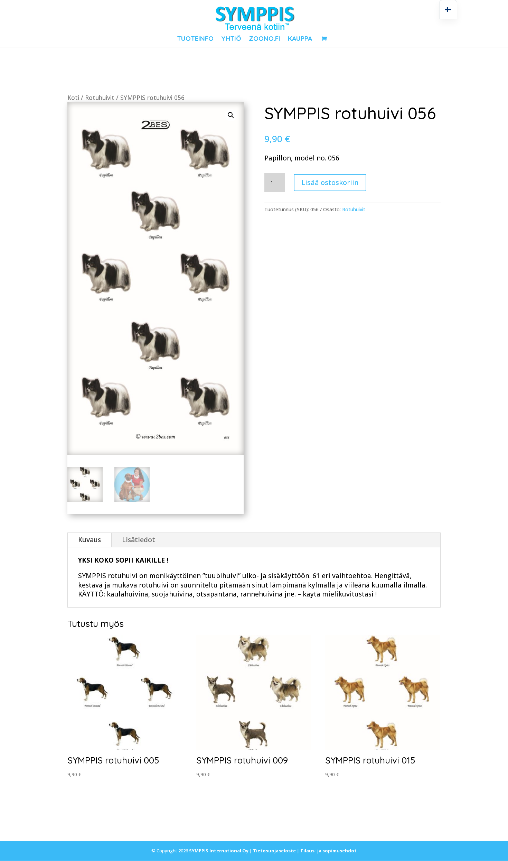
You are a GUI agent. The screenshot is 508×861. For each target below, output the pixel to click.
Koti (73, 97)
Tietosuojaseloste (274, 851)
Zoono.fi (264, 39)
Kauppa (300, 39)
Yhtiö (231, 39)
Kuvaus (89, 539)
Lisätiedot (138, 539)
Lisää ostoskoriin (330, 182)
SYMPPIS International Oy (218, 851)
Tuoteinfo (195, 39)
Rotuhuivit (99, 97)
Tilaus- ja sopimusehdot (328, 851)
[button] (231, 115)
